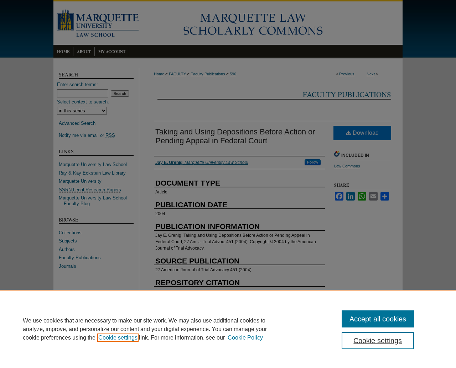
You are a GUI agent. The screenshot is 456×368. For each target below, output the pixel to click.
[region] (228, 329)
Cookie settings (118, 338)
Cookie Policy (245, 338)
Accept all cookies (377, 319)
